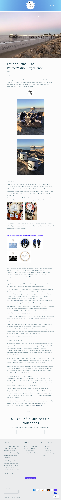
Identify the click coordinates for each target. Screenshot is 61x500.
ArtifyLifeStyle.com (36, 405)
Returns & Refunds (31, 446)
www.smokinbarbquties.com (15, 300)
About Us (47, 446)
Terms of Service (30, 448)
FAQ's (46, 448)
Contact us (48, 450)
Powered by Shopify (16, 497)
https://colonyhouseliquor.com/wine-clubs (19, 277)
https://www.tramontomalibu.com (27, 313)
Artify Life (9, 497)
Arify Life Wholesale (32, 453)
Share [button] (10, 76)
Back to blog (31, 412)
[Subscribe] (42, 432)
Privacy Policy (30, 450)
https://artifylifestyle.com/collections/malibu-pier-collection (25, 235)
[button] (3, 5)
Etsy (13, 473)
